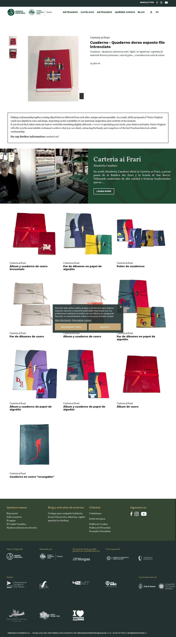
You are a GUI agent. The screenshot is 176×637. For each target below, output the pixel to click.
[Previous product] (164, 30)
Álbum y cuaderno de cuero (82, 336)
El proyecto (12, 513)
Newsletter (147, 2)
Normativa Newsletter (100, 531)
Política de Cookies (98, 524)
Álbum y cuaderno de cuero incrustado (29, 268)
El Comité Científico (16, 524)
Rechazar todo (71, 327)
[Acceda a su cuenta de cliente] (152, 12)
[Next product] (167, 30)
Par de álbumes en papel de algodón (82, 268)
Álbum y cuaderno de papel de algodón (31, 408)
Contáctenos (95, 513)
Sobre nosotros (14, 517)
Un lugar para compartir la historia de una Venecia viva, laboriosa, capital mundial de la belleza (66, 517)
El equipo (11, 520)
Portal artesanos (97, 518)
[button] (104, 12)
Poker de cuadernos (131, 266)
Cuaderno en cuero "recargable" (32, 476)
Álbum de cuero (128, 406)
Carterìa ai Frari (18, 263)
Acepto (104, 327)
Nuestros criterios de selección (22, 527)
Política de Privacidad (99, 527)
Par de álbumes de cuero (27, 336)
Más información (63, 320)
